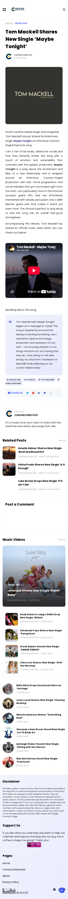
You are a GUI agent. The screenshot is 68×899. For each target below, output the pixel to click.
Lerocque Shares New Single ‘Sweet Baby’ (33, 593)
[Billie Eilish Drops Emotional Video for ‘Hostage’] (8, 689)
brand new (21, 23)
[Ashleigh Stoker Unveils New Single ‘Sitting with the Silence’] (8, 747)
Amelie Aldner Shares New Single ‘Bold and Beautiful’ (40, 450)
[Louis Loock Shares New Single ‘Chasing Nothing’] (8, 703)
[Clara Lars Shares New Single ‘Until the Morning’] (11, 667)
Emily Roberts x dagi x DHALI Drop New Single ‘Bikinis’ (40, 616)
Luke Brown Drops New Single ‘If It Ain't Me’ (40, 482)
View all (61, 440)
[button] (50, 393)
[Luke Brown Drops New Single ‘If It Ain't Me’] (9, 485)
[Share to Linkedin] (39, 393)
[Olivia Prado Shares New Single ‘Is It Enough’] (9, 469)
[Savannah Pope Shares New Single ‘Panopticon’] (11, 635)
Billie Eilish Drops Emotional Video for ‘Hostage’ (39, 687)
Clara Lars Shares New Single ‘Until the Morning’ (41, 664)
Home (9, 23)
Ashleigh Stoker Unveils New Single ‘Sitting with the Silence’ (37, 745)
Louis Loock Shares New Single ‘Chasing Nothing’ (40, 702)
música (31, 379)
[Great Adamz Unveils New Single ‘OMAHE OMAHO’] (11, 651)
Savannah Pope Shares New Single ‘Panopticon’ (41, 632)
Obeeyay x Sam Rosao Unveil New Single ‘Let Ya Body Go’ (40, 731)
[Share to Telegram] (44, 393)
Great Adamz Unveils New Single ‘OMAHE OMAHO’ (39, 648)
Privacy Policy (11, 882)
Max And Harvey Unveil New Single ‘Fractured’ (37, 760)
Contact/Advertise (14, 869)
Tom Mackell (47, 379)
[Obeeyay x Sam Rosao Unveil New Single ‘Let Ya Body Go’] (8, 732)
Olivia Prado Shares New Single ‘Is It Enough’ (41, 466)
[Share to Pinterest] (33, 393)
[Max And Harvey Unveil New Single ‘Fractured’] (8, 762)
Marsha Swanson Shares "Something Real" (38, 716)
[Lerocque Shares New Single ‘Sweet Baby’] (34, 576)
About (6, 876)
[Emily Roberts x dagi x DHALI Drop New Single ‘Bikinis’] (11, 619)
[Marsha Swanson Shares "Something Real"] (8, 718)
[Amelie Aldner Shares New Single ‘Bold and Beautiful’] (9, 452)
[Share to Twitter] (27, 393)
